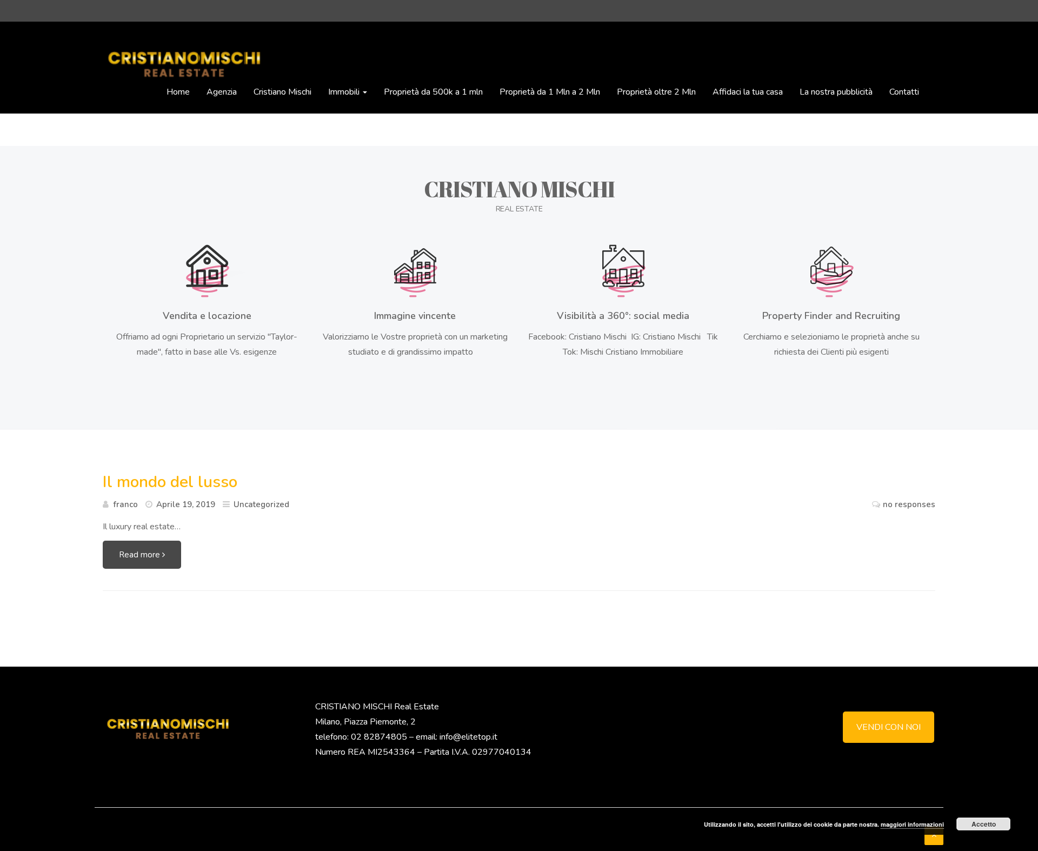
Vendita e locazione (207, 315)
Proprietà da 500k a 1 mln (433, 92)
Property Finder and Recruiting (831, 315)
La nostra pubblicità (836, 92)
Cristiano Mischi (282, 92)
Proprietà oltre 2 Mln (656, 92)
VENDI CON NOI (888, 727)
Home (178, 92)
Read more (140, 554)
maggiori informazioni (912, 824)
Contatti (904, 92)
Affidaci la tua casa (748, 92)
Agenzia (222, 92)
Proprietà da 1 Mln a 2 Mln (550, 92)
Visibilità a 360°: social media (623, 315)
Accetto (984, 824)
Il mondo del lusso (170, 482)
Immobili (345, 92)
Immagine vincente (415, 315)
